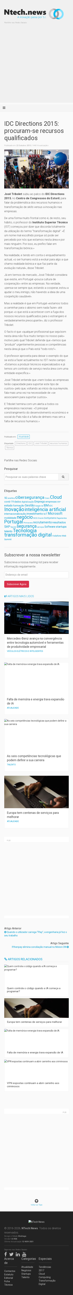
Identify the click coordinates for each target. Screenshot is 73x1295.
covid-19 (9, 501)
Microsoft (55, 514)
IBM (46, 505)
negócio (25, 517)
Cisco (47, 498)
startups (61, 526)
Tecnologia (25, 530)
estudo (8, 505)
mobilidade (10, 517)
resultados (59, 522)
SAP (7, 526)
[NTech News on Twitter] (12, 1253)
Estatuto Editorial (8, 1276)
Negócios (26, 1270)
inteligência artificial (45, 509)
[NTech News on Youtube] (25, 1253)
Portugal (13, 522)
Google (38, 506)
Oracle (40, 518)
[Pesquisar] (63, 476)
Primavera (28, 522)
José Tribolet (41, 443)
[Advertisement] (36, 66)
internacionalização (15, 513)
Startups (26, 1273)
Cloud (56, 497)
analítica (11, 498)
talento (8, 531)
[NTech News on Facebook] (6, 1253)
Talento (25, 1277)
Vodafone (56, 536)
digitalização (28, 502)
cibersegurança (29, 497)
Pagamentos (62, 518)
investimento (34, 513)
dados (17, 501)
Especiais (45, 1258)
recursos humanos (58, 443)
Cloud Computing (45, 1275)
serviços (40, 527)
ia (42, 505)
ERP (58, 502)
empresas (51, 501)
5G (5, 498)
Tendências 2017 (45, 1269)
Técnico (9, 447)
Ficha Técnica (8, 1283)
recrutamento (42, 522)
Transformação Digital (45, 1282)
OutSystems (50, 518)
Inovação (14, 509)
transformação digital (28, 535)
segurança (27, 526)
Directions (20, 443)
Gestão (30, 505)
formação (18, 505)
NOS (35, 518)
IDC (30, 443)
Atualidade (24, 436)
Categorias (27, 1258)
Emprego (39, 501)
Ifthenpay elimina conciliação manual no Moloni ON (39, 947)
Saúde (13, 527)
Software (49, 526)
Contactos (9, 1271)
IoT (45, 513)
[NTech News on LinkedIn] (19, 1253)
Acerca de (9, 1261)
